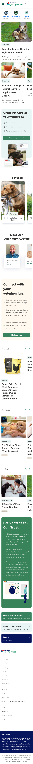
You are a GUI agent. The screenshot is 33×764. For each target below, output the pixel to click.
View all (27, 349)
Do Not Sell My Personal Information (13, 701)
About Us (4, 689)
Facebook (4, 707)
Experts (3, 672)
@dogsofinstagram (7, 715)
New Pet (4, 676)
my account (5, 684)
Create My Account (16, 138)
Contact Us (4, 693)
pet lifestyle (5, 668)
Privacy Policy (5, 697)
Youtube (4, 719)
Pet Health (4, 660)
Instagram (4, 711)
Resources (4, 680)
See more (8, 264)
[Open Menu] (3, 4)
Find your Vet (16, 335)
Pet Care (4, 664)
